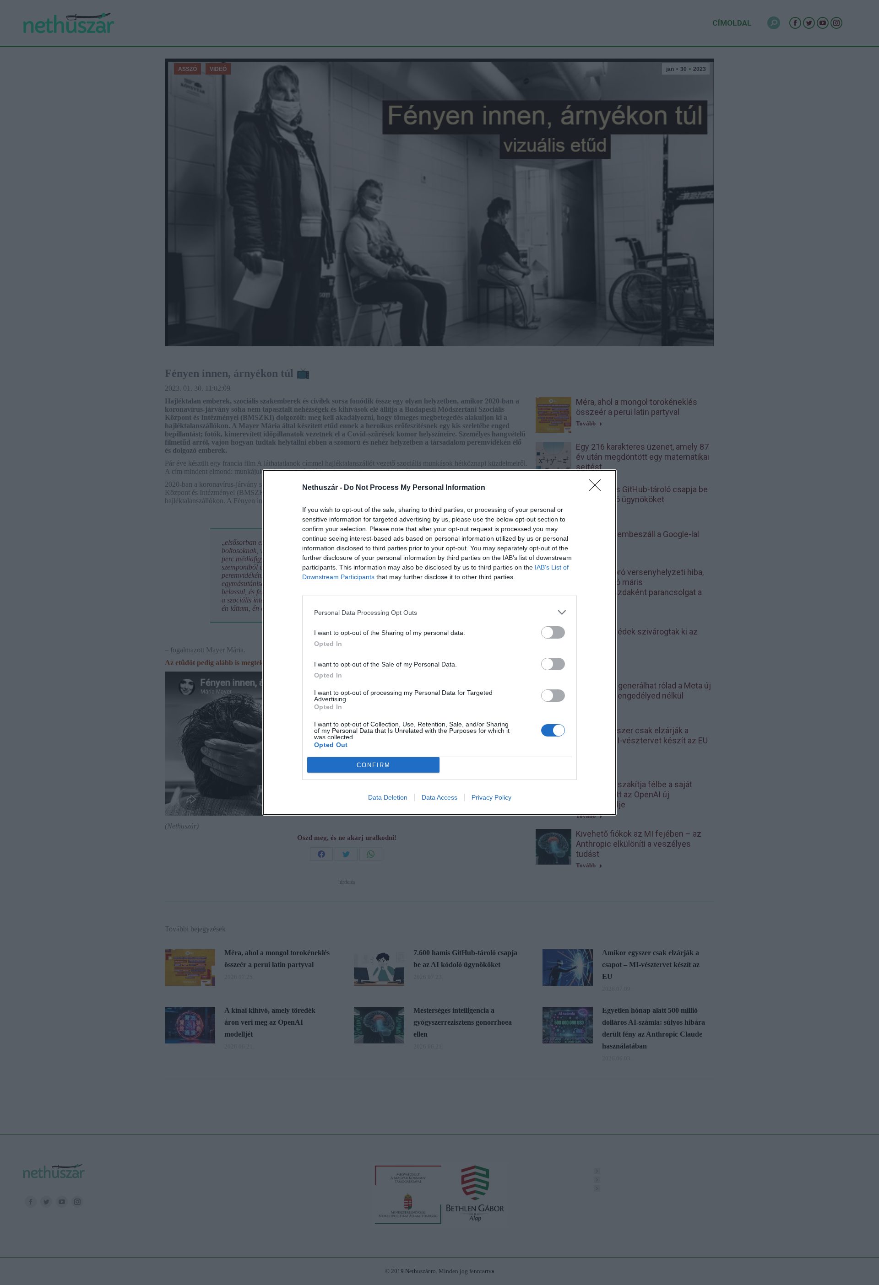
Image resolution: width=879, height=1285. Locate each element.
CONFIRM (374, 765)
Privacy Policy (491, 797)
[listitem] (439, 612)
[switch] (553, 632)
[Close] (598, 488)
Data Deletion (387, 797)
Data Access (439, 797)
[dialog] (439, 642)
